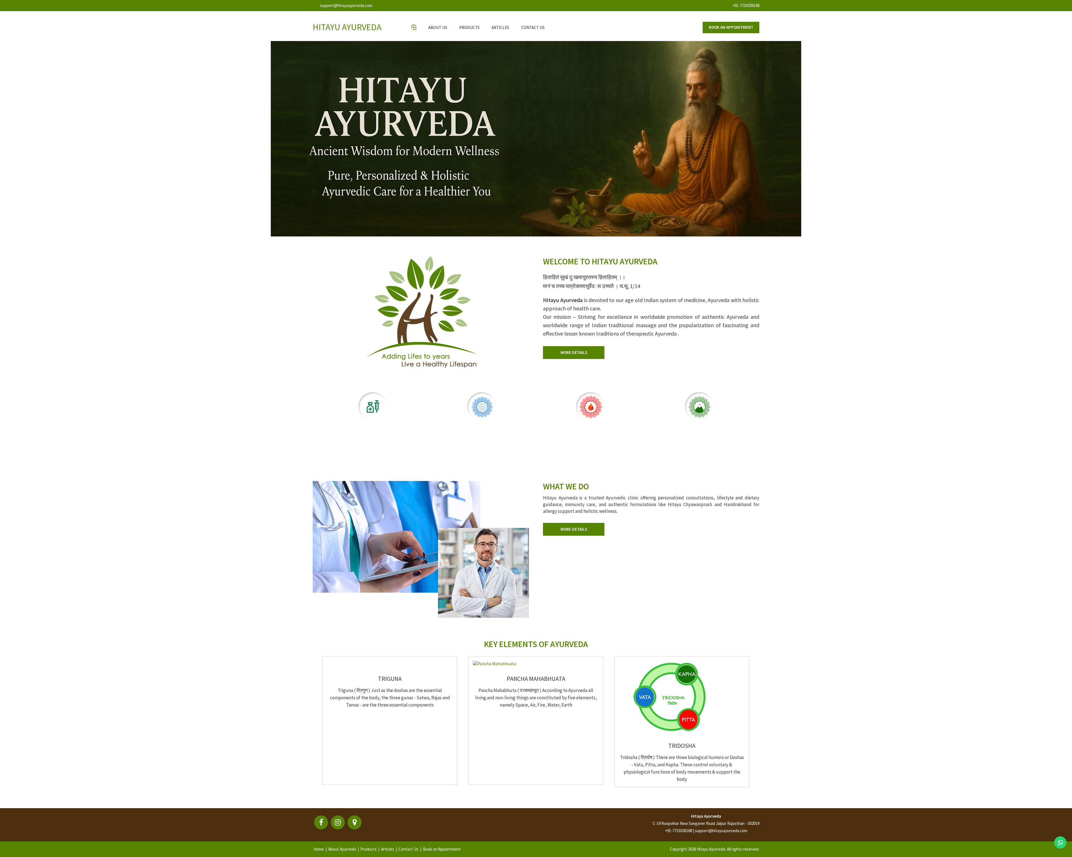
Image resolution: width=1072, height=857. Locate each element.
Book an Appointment (442, 849)
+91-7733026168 (745, 5)
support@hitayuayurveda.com (346, 5)
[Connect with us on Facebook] (321, 822)
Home (319, 849)
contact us (533, 27)
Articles (500, 27)
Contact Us (408, 849)
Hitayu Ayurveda (706, 816)
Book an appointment (731, 27)
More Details (574, 352)
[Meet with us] (355, 822)
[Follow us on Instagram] (338, 822)
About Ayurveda (342, 849)
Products (469, 27)
